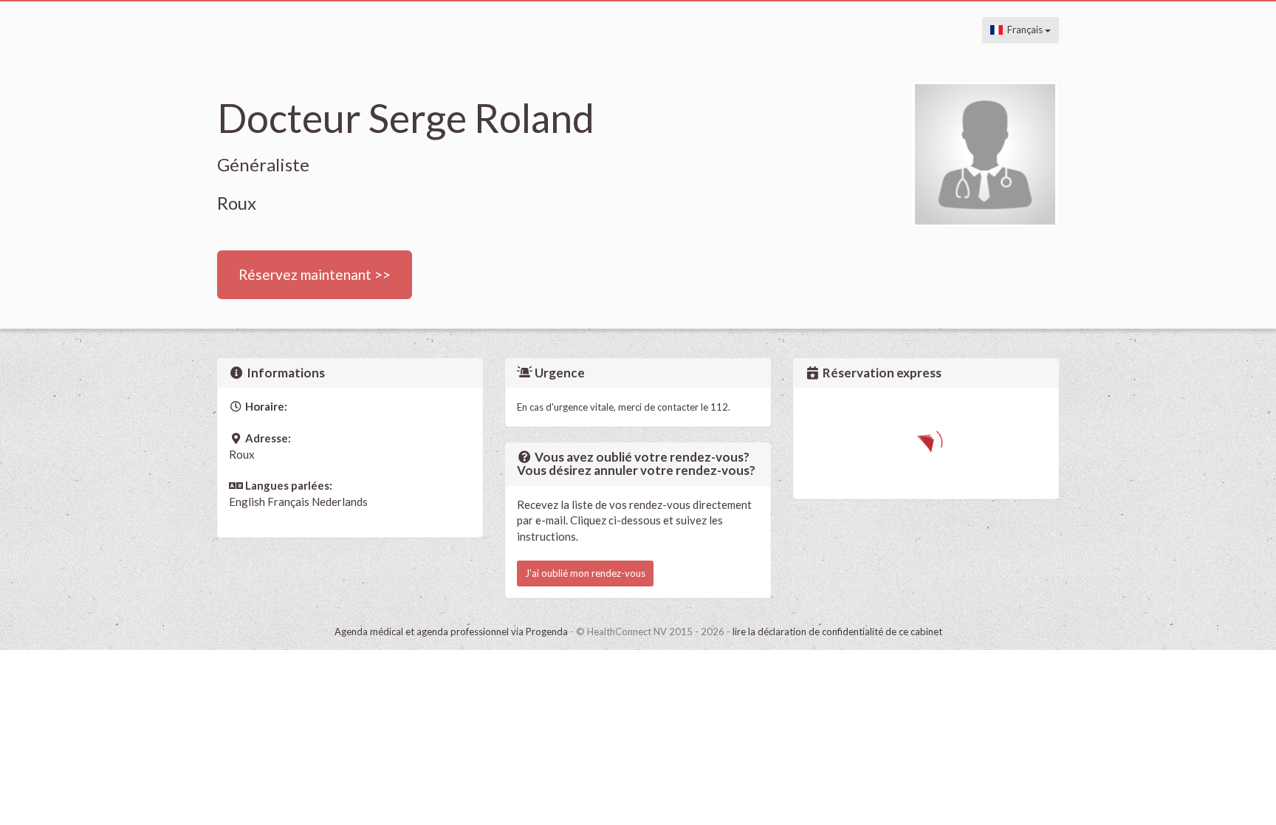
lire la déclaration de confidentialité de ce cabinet (837, 631)
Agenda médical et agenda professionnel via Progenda (451, 631)
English (247, 501)
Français (1024, 29)
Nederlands (340, 501)
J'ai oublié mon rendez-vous (585, 573)
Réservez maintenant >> (315, 274)
